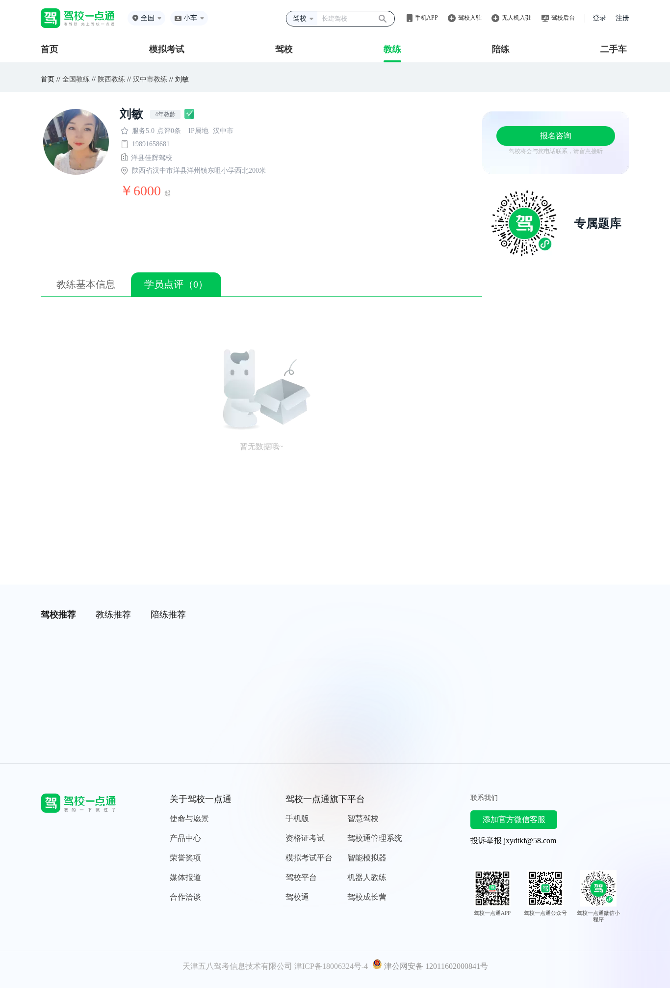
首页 (49, 49)
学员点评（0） (176, 284)
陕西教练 (111, 79)
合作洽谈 (185, 897)
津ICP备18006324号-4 (331, 966)
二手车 (613, 49)
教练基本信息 (85, 284)
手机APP (426, 17)
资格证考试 (305, 838)
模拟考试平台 (309, 858)
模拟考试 (166, 49)
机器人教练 (367, 877)
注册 (622, 18)
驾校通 (297, 897)
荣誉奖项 (185, 858)
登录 (599, 18)
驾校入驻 (470, 17)
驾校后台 (563, 17)
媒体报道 (185, 877)
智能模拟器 (367, 858)
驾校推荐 (58, 614)
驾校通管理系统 (374, 838)
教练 (392, 49)
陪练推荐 (168, 614)
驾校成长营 (367, 897)
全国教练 (76, 79)
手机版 (297, 818)
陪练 (501, 49)
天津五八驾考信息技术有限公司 (237, 966)
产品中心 (185, 838)
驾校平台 (301, 877)
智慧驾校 (363, 818)
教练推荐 (113, 614)
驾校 (284, 49)
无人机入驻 (516, 17)
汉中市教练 (150, 79)
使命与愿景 (189, 818)
